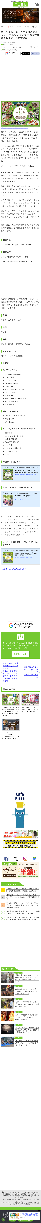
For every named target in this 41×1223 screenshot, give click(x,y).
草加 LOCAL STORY (24, 47)
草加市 (35, 47)
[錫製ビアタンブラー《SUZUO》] (20, 16)
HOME (3, 27)
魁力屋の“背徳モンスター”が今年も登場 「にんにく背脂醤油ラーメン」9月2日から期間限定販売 (22, 905)
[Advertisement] (20, 79)
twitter (16, 859)
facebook (6, 859)
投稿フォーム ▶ (20, 654)
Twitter (25, 53)
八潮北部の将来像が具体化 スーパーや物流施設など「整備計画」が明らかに (23, 912)
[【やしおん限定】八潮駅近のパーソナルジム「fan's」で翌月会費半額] (20, 878)
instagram (25, 859)
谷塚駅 (14, 49)
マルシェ (20, 27)
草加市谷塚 (6, 49)
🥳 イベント (11, 27)
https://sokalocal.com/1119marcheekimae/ (14, 128)
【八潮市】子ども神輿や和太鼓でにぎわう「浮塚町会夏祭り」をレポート (26, 1043)
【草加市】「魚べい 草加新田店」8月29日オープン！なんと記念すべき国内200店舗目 (23, 897)
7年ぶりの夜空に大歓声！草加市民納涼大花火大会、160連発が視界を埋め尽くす (27, 1030)
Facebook (35, 53)
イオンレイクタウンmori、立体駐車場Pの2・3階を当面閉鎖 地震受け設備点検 (22, 890)
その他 (27, 27)
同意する (13, 1220)
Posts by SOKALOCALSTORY (13, 569)
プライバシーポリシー (25, 1220)
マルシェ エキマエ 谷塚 (9, 47)
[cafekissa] (20, 827)
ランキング (37, 4)
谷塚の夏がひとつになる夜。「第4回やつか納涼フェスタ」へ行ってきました (27, 991)
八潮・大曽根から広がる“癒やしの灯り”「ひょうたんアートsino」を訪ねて (27, 1017)
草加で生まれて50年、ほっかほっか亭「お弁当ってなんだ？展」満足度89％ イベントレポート (27, 978)
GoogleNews (35, 859)
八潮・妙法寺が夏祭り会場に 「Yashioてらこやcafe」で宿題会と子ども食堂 (27, 1004)
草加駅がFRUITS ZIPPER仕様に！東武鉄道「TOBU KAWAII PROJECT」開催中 (22, 918)
